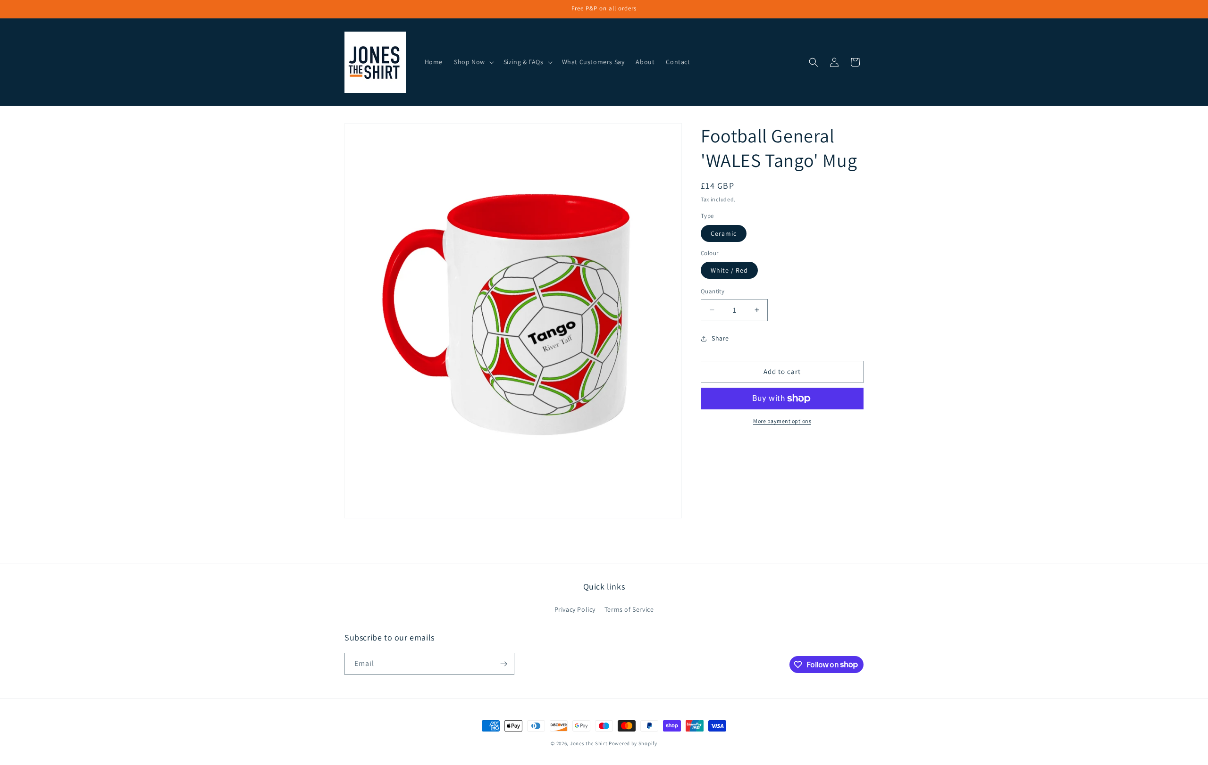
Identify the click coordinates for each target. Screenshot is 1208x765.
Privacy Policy (575, 609)
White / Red (729, 270)
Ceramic (724, 233)
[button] (473, 62)
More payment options (782, 420)
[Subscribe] (503, 664)
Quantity (712, 291)
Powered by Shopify (633, 743)
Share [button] (720, 338)
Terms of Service (629, 609)
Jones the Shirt (589, 743)
